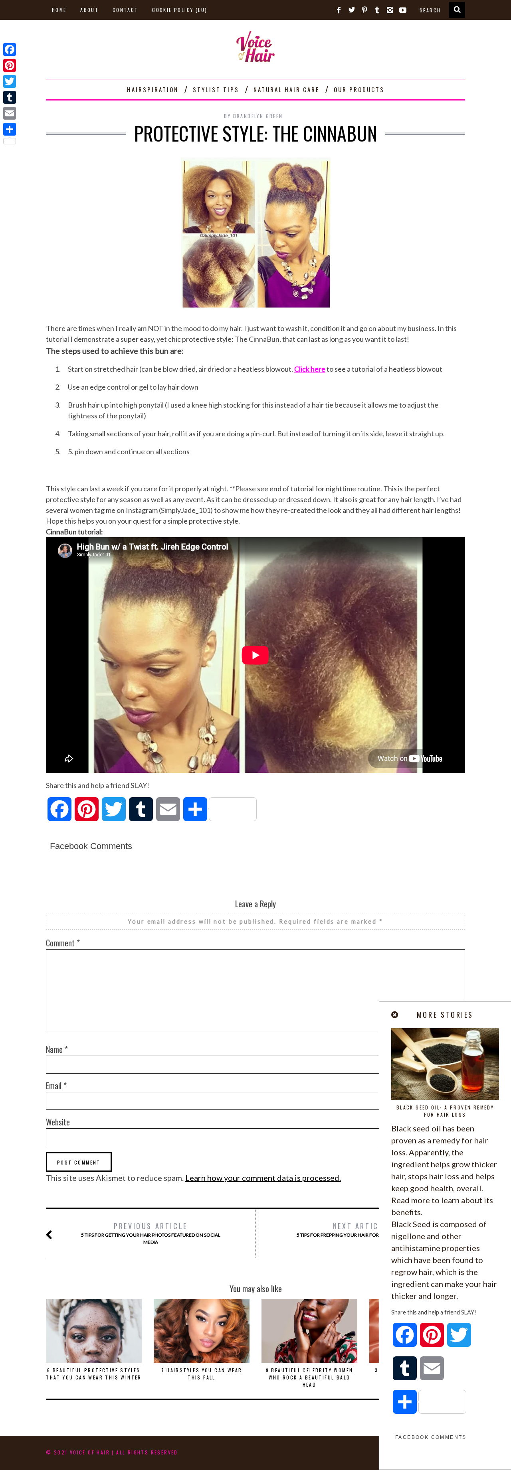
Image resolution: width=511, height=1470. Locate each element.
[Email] (10, 113)
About (89, 9)
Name (57, 1049)
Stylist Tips (216, 89)
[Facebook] (10, 49)
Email (56, 1086)
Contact (126, 9)
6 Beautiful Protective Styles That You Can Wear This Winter (94, 1374)
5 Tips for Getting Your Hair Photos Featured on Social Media (150, 1233)
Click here (309, 369)
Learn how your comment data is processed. (263, 1177)
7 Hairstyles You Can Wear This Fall (201, 1374)
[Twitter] (10, 81)
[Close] (395, 1015)
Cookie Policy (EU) (179, 9)
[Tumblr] (10, 97)
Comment (63, 943)
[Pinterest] (10, 65)
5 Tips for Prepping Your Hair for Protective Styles (360, 1229)
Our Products (359, 89)
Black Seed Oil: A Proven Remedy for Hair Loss (445, 1111)
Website (58, 1122)
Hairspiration (152, 89)
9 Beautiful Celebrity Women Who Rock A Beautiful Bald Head (309, 1377)
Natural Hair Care (286, 89)
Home (59, 9)
